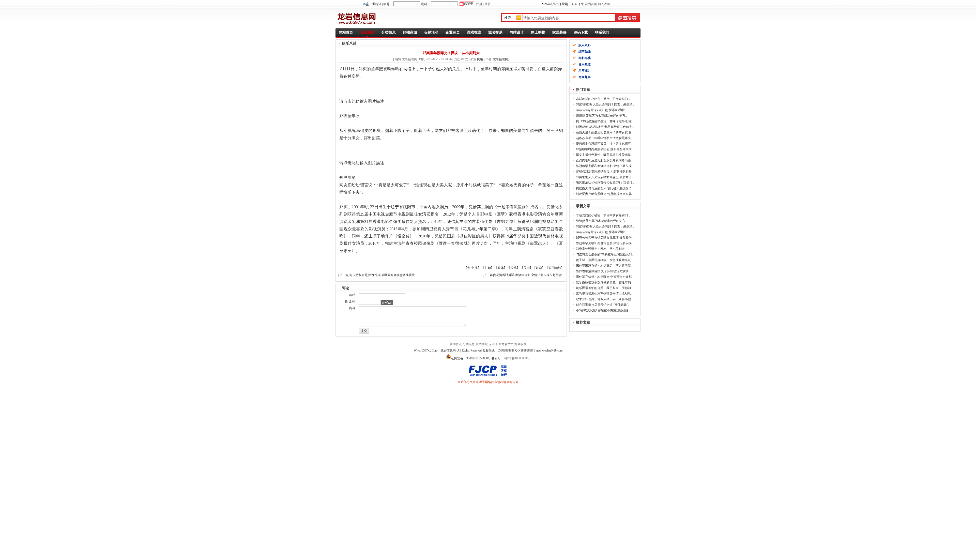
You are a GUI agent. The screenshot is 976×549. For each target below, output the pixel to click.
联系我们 (602, 32)
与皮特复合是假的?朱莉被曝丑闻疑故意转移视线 (382, 275)
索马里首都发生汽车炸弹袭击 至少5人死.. (604, 293)
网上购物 (538, 32)
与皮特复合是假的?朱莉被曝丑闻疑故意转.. (605, 254)
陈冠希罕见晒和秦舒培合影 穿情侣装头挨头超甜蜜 (528, 275)
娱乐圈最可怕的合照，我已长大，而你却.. (604, 288)
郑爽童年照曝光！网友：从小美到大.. (601, 249)
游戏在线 (474, 32)
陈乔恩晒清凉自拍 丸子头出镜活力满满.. (603, 271)
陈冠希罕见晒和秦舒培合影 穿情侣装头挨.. (604, 166)
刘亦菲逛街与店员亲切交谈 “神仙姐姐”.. (603, 305)
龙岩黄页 (507, 344)
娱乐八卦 (584, 45)
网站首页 (346, 32)
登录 (487, 4)
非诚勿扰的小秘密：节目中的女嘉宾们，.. (604, 99)
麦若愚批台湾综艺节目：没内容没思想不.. (604, 143)
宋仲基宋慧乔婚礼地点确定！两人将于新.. (604, 265)
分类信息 (389, 32)
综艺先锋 (584, 51)
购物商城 (410, 32)
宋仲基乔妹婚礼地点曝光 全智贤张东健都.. (604, 277)
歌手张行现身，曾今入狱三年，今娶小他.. (604, 299)
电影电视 (584, 58)
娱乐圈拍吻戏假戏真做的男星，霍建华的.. (604, 282)
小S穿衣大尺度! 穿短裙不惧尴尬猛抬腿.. (603, 310)
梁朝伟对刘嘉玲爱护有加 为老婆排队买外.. (604, 171)
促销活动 (431, 32)
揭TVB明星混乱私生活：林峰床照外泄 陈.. (604, 121)
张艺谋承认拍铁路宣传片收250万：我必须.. (605, 183)
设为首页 (591, 4)
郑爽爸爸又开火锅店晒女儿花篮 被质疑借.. (604, 177)
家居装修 (559, 32)
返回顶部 (555, 268)
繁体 (501, 268)
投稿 (514, 268)
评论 (539, 268)
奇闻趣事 (584, 77)
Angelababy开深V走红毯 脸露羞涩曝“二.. (603, 110)
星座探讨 (584, 70)
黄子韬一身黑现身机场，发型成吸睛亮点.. (604, 260)
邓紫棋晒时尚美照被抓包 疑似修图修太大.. (604, 149)
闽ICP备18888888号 (517, 358)
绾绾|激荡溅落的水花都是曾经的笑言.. (601, 115)
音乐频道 (584, 64)
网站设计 (517, 32)
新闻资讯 (456, 344)
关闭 (527, 268)
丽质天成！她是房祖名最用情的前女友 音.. (604, 132)
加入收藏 (604, 4)
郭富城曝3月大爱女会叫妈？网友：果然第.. (605, 104)
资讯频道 (367, 32)
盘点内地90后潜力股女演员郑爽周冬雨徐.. (604, 160)
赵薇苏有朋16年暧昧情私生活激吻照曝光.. (604, 138)
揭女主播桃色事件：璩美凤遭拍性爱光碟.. (604, 155)
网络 (480, 59)
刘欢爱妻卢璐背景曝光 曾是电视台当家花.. (604, 194)
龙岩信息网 (500, 59)
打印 (488, 268)
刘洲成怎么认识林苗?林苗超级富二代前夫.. (605, 127)
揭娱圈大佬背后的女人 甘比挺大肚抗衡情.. (604, 188)
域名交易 (495, 32)
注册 (479, 4)
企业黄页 (453, 32)
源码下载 (581, 32)
